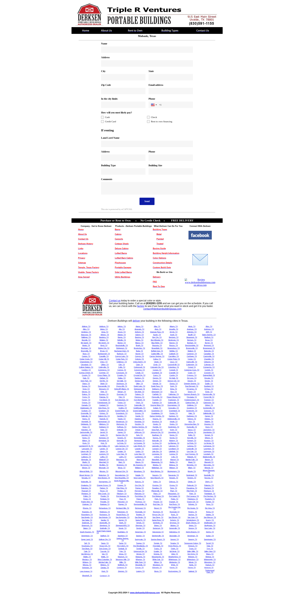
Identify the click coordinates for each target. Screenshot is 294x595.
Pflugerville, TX (156, 491)
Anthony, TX (139, 332)
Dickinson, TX (122, 383)
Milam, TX (191, 468)
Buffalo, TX (174, 351)
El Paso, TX (209, 389)
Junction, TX (86, 435)
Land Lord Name (110, 138)
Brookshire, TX (139, 348)
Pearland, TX (209, 488)
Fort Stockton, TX (121, 400)
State (151, 71)
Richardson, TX (105, 508)
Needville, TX (209, 475)
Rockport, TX (158, 512)
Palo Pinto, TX (122, 488)
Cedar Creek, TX (86, 359)
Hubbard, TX (104, 427)
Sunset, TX (174, 539)
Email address (156, 85)
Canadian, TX (209, 354)
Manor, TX (140, 459)
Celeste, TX (139, 359)
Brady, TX (139, 345)
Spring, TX (210, 532)
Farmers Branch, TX (191, 394)
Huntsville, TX (192, 427)
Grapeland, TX (174, 411)
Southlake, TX (122, 532)
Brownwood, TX (209, 348)
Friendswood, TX (104, 402)
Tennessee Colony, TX (192, 543)
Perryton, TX (139, 491)
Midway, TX (173, 468)
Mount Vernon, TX (86, 475)
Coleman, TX (209, 364)
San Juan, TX (193, 517)
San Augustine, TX (122, 517)
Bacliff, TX (192, 335)
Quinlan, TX (209, 502)
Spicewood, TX (158, 532)
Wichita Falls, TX (105, 562)
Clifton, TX (105, 364)
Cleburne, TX (209, 362)
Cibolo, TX (158, 362)
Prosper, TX (157, 502)
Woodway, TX (158, 565)
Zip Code (106, 85)
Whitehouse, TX (174, 559)
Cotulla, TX (139, 373)
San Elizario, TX (174, 517)
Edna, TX (173, 389)
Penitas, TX (121, 491)
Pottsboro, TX (193, 499)
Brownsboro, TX (174, 348)
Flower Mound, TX (173, 397)
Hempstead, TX (104, 421)
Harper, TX (209, 416)
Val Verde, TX (174, 551)
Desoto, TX (192, 381)
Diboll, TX (103, 383)
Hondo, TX (157, 424)
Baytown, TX (173, 337)
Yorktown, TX (87, 567)
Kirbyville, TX (157, 440)
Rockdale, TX (140, 512)
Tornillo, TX (140, 548)
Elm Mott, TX (139, 392)
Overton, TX (157, 485)
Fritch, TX (139, 402)
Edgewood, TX (139, 389)
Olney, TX (209, 482)
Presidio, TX (104, 502)
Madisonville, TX (209, 457)
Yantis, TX (192, 565)
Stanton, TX (140, 536)
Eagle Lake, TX (139, 386)
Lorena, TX (174, 454)
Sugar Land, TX (87, 539)
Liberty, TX (104, 451)
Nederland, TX (191, 475)
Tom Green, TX (105, 548)
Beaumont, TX (192, 337)
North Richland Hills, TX (121, 481)
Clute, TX (139, 364)
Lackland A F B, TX (86, 446)
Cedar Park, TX (122, 359)
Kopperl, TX (191, 440)
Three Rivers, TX (174, 546)
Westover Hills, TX (123, 559)
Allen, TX (86, 329)
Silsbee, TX (174, 525)
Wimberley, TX (174, 562)
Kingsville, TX (122, 440)
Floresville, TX (157, 397)
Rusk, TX (174, 514)
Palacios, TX (209, 485)
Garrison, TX (121, 405)
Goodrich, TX (192, 408)
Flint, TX (122, 397)
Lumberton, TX (140, 457)
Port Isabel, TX (174, 496)
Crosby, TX (86, 375)
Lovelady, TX (208, 454)
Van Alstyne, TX (87, 554)
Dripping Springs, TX (191, 383)
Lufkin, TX (104, 457)
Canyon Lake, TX (121, 356)
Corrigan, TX (104, 373)
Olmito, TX (192, 482)
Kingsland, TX (104, 440)
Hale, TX (191, 413)
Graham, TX (86, 411)
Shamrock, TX (87, 525)
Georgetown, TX (174, 405)
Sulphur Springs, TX (123, 539)
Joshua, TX (191, 432)
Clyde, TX (157, 364)
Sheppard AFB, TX (123, 525)
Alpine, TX (104, 329)
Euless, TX (86, 394)
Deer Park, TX (86, 381)
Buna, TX (86, 354)
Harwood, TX (208, 567)
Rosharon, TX (105, 514)
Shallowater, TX (210, 523)
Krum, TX (86, 443)
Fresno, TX (86, 402)
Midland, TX (139, 468)
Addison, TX (103, 326)
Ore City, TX (139, 485)
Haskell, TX (104, 419)
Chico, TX (103, 362)
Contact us (115, 300)
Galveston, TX (209, 402)
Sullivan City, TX (105, 539)
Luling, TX (122, 457)
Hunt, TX (105, 571)
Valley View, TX (209, 551)
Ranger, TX (122, 504)
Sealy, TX (122, 523)
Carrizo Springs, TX (157, 356)
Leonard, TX (157, 449)
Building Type (108, 165)
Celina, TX (157, 359)
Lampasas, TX (209, 446)
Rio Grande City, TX (174, 508)
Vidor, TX (174, 554)
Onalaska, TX (86, 485)
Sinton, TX (192, 525)
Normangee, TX (105, 482)
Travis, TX (158, 548)
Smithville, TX (105, 528)
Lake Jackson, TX (121, 446)
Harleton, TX (173, 416)
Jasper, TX (122, 432)
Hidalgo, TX (209, 421)
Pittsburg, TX (121, 493)
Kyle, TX (104, 443)
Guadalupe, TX (157, 413)
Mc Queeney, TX (139, 465)
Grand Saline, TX (139, 411)
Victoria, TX (158, 554)
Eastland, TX (209, 386)
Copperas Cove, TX (191, 370)
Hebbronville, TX (174, 419)
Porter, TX (87, 499)
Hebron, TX (191, 419)
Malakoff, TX (104, 459)
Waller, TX (87, 557)
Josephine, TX (173, 432)
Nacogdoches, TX (121, 475)
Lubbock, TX (86, 457)
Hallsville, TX (86, 416)
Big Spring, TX (104, 343)
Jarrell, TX (104, 432)
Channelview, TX (86, 362)
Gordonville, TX (209, 408)
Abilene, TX (86, 326)
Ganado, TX (86, 405)
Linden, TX (139, 451)
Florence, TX (139, 397)
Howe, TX (86, 427)
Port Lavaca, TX (193, 496)
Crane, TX (192, 373)
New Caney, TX (139, 478)
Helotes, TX (209, 419)
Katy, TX (139, 435)
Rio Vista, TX (210, 508)
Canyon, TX (139, 356)
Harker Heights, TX (157, 416)
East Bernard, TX (191, 386)
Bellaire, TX (104, 340)
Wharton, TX (140, 559)
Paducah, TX (192, 485)
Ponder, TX (105, 496)
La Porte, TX (191, 443)
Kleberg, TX (173, 440)
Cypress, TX (191, 375)
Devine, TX (209, 381)
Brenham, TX (86, 348)
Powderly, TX (210, 499)
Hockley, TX (139, 424)
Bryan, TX (104, 351)
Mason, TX (139, 462)
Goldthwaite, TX (139, 408)
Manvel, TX (174, 459)
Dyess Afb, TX (121, 386)
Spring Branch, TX (193, 532)
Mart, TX (122, 462)
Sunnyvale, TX (140, 539)
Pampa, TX (139, 488)
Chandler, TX (209, 359)
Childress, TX (122, 362)
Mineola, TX (209, 468)
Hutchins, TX (86, 430)
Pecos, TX (104, 491)
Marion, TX (209, 459)
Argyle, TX (173, 332)
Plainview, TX (139, 493)
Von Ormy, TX (192, 554)
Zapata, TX (105, 567)
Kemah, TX (209, 435)
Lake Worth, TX (139, 446)
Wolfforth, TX (122, 565)
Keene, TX (173, 435)
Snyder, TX (140, 528)
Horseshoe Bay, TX (192, 424)
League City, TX (122, 449)
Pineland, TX (86, 493)
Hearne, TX (157, 419)
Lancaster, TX (87, 449)
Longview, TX (157, 454)
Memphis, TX (192, 465)
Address (105, 57)
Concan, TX (139, 567)
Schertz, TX (174, 520)
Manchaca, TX (121, 459)
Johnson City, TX (157, 432)
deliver (136, 320)
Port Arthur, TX (140, 496)
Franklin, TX (157, 400)
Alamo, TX (139, 326)
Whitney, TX (87, 562)
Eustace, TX (103, 394)
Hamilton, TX (121, 416)
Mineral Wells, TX (86, 471)
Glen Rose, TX (103, 408)
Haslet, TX (122, 419)
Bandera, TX (104, 337)
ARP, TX (209, 332)
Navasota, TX (173, 475)
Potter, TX (174, 499)
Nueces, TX (139, 482)
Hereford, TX (157, 421)
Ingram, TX (139, 430)
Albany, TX (174, 326)
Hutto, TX (103, 430)
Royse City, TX (158, 514)
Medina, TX (157, 465)
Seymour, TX (174, 523)
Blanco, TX (139, 343)
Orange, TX (121, 485)
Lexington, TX (209, 449)
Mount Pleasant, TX (209, 471)
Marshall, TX (104, 462)
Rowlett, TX (140, 514)
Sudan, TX (210, 536)
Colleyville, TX (104, 367)
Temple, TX (158, 543)
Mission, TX (104, 471)
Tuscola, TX (104, 551)
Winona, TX (87, 565)
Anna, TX (104, 332)
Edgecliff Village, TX (121, 389)
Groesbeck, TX (121, 413)
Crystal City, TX (139, 375)
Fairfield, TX (157, 394)
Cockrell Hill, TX (173, 364)
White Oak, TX (158, 559)
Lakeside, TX (157, 446)
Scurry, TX (210, 520)
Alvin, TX (158, 329)
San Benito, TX (140, 517)
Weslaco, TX (87, 559)
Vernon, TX (140, 554)
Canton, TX (86, 356)
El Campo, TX (192, 389)
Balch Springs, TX (209, 335)
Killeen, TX (86, 440)
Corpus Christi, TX (86, 373)
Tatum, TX (105, 543)
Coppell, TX (173, 370)
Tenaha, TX (174, 543)
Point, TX (192, 493)
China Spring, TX (139, 362)
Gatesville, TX (139, 405)
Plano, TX (157, 493)
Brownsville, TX (192, 348)
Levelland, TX (174, 449)
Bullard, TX (192, 351)
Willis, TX (122, 562)
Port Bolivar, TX (158, 496)
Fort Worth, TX (139, 400)
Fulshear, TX (157, 402)
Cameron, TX (192, 354)
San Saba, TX (87, 520)
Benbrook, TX (173, 340)
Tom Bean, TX (87, 548)
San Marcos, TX (210, 517)
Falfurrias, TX (174, 394)
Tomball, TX (122, 548)
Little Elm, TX (157, 451)
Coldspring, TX (191, 364)
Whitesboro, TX (192, 559)
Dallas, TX (122, 378)
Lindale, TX (122, 451)
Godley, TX (123, 408)
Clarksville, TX (191, 362)
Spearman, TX (140, 532)
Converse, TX (139, 370)
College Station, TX (86, 367)
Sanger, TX (123, 520)
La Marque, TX (173, 443)
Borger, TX (209, 343)
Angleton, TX (86, 332)
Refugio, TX (192, 504)
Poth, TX (158, 499)
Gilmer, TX (209, 405)
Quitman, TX (87, 504)
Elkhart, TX (122, 392)
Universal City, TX (140, 551)
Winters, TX (104, 565)
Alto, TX (122, 329)
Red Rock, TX (174, 504)
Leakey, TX (140, 571)
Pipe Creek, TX (103, 493)
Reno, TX (209, 504)
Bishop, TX (122, 343)
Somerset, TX (158, 528)
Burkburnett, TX (104, 354)
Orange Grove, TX (104, 485)
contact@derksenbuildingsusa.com (162, 309)
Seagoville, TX (105, 523)
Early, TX (173, 386)
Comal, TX (192, 367)
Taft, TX (87, 543)
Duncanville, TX (104, 386)
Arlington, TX (191, 332)
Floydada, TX (192, 397)
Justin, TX (104, 435)
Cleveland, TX (86, 364)
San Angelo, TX (87, 517)
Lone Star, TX (139, 454)
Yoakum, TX (209, 565)
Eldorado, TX (157, 567)
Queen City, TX (192, 502)
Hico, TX (191, 421)
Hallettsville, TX (209, 413)
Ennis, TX (209, 392)
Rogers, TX (192, 512)
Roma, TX (210, 512)
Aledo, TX (191, 326)
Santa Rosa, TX (158, 520)
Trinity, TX (174, 548)
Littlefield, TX (173, 451)
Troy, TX (210, 548)
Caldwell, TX (173, 354)
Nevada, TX (86, 478)
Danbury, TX (139, 378)
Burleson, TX (121, 354)
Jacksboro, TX (208, 430)
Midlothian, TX (157, 468)
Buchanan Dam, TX (121, 351)
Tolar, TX (210, 546)
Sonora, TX (192, 528)
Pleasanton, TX (173, 493)
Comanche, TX (209, 367)
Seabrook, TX (87, 523)
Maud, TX (191, 462)
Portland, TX (104, 499)
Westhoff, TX (87, 575)
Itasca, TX (192, 430)
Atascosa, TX (86, 335)
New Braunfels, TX (122, 478)
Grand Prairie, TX (121, 411)
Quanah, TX (173, 502)
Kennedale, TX (139, 438)
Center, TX (192, 359)
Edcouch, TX (104, 389)
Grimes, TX (104, 413)
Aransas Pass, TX (157, 332)
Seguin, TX (140, 523)
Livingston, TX (209, 451)
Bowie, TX (86, 345)
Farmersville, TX (209, 394)
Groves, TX (139, 413)
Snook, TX (122, 528)
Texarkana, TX (86, 546)
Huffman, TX (121, 427)
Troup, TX (192, 548)
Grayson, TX (209, 411)
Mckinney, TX (122, 465)
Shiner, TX (158, 525)
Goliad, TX (157, 408)
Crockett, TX (209, 373)
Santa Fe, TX (140, 520)
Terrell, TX (210, 543)
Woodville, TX (140, 565)
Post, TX (122, 499)
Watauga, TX (140, 557)
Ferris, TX (86, 397)
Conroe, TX (121, 370)
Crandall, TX (173, 373)
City (103, 71)
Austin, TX (157, 335)
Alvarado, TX (139, 329)
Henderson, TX (121, 421)
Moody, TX (192, 471)
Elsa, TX (173, 392)
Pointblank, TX (209, 493)
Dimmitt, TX (157, 383)
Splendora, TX (174, 532)
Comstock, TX (122, 567)
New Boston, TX (104, 478)
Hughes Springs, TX (139, 427)
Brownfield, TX (157, 348)
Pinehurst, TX (209, 491)
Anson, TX (122, 332)
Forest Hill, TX (209, 397)
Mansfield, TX (157, 459)
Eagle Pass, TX (157, 386)
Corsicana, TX (121, 373)
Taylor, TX (122, 543)
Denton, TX (157, 381)
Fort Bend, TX (105, 400)
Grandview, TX (156, 411)
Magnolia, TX (86, 459)
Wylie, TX (174, 565)
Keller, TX (191, 435)
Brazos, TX (173, 345)
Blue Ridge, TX (156, 343)
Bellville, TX (121, 340)
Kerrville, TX (191, 438)
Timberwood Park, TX (209, 571)
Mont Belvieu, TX (157, 471)
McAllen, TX (103, 465)
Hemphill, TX (86, 421)
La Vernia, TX (209, 443)
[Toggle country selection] (154, 105)
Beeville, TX (86, 340)
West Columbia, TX (105, 559)
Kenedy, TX (121, 438)
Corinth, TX (209, 370)
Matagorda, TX (156, 462)
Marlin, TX (86, 462)
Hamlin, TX (139, 416)
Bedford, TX (208, 337)
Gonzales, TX (173, 408)
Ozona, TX (174, 485)
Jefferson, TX (139, 432)
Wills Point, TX (140, 562)
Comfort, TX (86, 370)
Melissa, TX (173, 465)
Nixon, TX (158, 571)
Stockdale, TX (174, 536)
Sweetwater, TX (210, 539)
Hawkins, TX (139, 419)
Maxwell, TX (208, 462)
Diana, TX (86, 383)
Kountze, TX (208, 440)
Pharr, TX (173, 491)
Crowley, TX (121, 375)
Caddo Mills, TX (157, 354)
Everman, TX (122, 394)
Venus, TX (122, 554)
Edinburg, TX (157, 389)
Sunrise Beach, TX (158, 539)
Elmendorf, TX (157, 392)
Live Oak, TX (192, 451)
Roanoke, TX (87, 512)
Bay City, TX (157, 337)
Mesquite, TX (104, 468)
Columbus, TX (173, 367)
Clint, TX (122, 364)
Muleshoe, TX (104, 475)
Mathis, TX (174, 462)
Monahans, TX (139, 471)
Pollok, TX (87, 496)
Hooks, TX (174, 424)
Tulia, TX (87, 551)
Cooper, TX (157, 370)
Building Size (155, 165)
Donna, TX (174, 383)
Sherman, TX (140, 525)
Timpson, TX (192, 546)
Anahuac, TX (192, 329)
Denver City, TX (173, 381)
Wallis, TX (104, 557)
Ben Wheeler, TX (157, 340)
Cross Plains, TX (104, 375)
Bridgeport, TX (121, 348)
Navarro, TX (157, 475)
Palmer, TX (104, 488)
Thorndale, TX (158, 546)
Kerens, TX (157, 438)
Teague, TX (140, 543)
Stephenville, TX (158, 536)
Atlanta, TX (122, 335)
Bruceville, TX (86, 351)
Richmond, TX (140, 508)
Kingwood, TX (139, 440)
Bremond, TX (209, 345)
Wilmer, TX (158, 562)
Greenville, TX (86, 413)
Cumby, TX (174, 375)
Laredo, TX (104, 449)
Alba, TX (157, 326)
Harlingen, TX (192, 416)
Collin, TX (121, 367)
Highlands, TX (86, 424)
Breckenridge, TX (191, 345)
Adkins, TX (122, 326)
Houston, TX (209, 424)
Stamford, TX (123, 536)
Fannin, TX (173, 567)
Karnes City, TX (122, 435)
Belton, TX (139, 340)
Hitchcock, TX (121, 424)
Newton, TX (191, 478)
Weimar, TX (209, 557)
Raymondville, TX (140, 504)
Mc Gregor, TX (86, 465)
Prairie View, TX (87, 502)
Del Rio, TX (104, 381)
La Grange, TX (139, 443)
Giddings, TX (192, 405)
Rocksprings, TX (174, 571)
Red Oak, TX (158, 504)
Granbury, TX (104, 411)
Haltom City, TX (104, 416)
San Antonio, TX (105, 517)
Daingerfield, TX (209, 375)
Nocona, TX (208, 478)
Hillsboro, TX (104, 424)
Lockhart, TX (86, 454)
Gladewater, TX (86, 408)
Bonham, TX (191, 343)
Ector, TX (86, 389)
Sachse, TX (192, 514)
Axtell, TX (173, 335)
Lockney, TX (104, 454)
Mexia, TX (121, 468)
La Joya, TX (157, 443)
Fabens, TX (139, 394)
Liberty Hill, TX (86, 451)
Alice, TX (209, 326)
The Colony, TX (122, 546)
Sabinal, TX (192, 571)
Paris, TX (173, 488)
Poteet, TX (140, 499)
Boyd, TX (103, 345)
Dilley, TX (139, 383)
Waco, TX (209, 554)
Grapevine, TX (191, 411)
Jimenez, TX (122, 571)
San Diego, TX (158, 517)
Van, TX (105, 554)
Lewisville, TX (192, 449)
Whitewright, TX (210, 559)
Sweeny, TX (192, 539)
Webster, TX (192, 557)
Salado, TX (210, 514)
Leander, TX (139, 449)
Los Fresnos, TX (191, 454)
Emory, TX (192, 392)
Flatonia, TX (103, 397)
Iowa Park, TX (157, 430)
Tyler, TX (122, 551)
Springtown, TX (87, 536)
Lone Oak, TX (122, 454)
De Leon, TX (191, 378)
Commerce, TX (103, 370)
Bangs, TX (122, 337)
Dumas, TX (86, 386)
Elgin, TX (104, 392)
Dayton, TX (157, 378)
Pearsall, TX (86, 491)
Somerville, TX (174, 528)
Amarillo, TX (173, 329)
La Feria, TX (121, 443)
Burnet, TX (139, 354)
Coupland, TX (157, 373)
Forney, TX (86, 400)
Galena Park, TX (192, 402)
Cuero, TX (157, 375)
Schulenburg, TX (193, 520)
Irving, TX (173, 430)
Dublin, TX (209, 383)
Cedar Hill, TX (104, 359)
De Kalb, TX (173, 378)
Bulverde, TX (209, 351)
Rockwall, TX (174, 512)
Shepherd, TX (105, 525)
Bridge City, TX (103, 348)
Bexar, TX (209, 340)
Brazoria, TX (157, 345)
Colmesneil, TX (139, 367)
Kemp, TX (86, 438)
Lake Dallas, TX (104, 446)
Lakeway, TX (173, 446)
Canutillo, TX (104, 356)
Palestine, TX (86, 488)
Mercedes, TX (209, 465)
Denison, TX (139, 381)
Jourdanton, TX (209, 432)
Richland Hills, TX (122, 508)
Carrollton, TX (173, 356)
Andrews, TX (209, 329)
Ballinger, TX (86, 337)
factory (140, 306)
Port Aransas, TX (122, 496)
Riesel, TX (158, 508)
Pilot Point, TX (192, 491)
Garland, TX (103, 405)
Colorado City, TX (157, 367)
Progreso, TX (140, 502)
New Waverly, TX (157, 478)
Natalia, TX (139, 475)
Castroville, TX (209, 356)
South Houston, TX (87, 532)
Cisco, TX (173, 362)
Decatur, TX (208, 378)
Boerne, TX (173, 343)
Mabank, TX (191, 457)
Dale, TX (86, 378)
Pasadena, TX (192, 488)
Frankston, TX (173, 400)
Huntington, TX (173, 427)
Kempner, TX (104, 438)
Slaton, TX (87, 528)
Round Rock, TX (122, 514)
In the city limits (109, 98)
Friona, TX (122, 402)
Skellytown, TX (209, 525)
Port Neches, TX (210, 496)
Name (104, 43)
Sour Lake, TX (209, 528)
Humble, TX (157, 427)
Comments (106, 179)
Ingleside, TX (121, 430)
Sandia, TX (105, 520)
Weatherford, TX (174, 557)
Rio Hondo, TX (192, 508)
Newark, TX (173, 478)
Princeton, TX (123, 502)
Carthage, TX (192, 356)
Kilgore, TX (209, 438)
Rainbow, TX (104, 504)
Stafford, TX (104, 536)
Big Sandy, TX (86, 343)
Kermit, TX (173, 438)
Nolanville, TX (86, 482)
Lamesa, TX (191, 446)
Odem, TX (157, 482)
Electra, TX (86, 392)
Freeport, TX (209, 400)
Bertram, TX (191, 340)
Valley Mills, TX (192, 551)
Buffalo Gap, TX (157, 351)
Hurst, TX (209, 427)
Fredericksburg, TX (192, 400)
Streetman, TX (192, 536)
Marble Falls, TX (192, 459)
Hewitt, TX (173, 421)
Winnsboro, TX (209, 562)
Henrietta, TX (139, 421)
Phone (152, 98)
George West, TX (157, 405)
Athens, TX (105, 335)
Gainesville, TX (173, 402)
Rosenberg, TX (87, 514)
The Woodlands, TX (140, 546)
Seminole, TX (158, 523)
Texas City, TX (104, 546)
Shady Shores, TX (193, 523)
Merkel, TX (86, 468)
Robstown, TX (122, 512)
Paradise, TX (157, 488)
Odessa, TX (173, 482)
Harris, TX (86, 419)
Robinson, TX (105, 512)
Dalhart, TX (104, 378)
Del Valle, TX (121, 381)
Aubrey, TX (139, 335)
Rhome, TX (87, 508)
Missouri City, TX (121, 471)
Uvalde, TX (158, 551)
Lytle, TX (174, 457)
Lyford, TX (158, 457)
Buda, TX (139, 351)
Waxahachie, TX (158, 557)
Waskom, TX (122, 557)
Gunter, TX (174, 413)
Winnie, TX (193, 562)
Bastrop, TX (139, 337)
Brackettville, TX (122, 345)
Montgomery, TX (174, 471)
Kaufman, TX (157, 435)
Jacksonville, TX (86, 432)
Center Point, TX (174, 359)
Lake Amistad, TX (86, 571)
